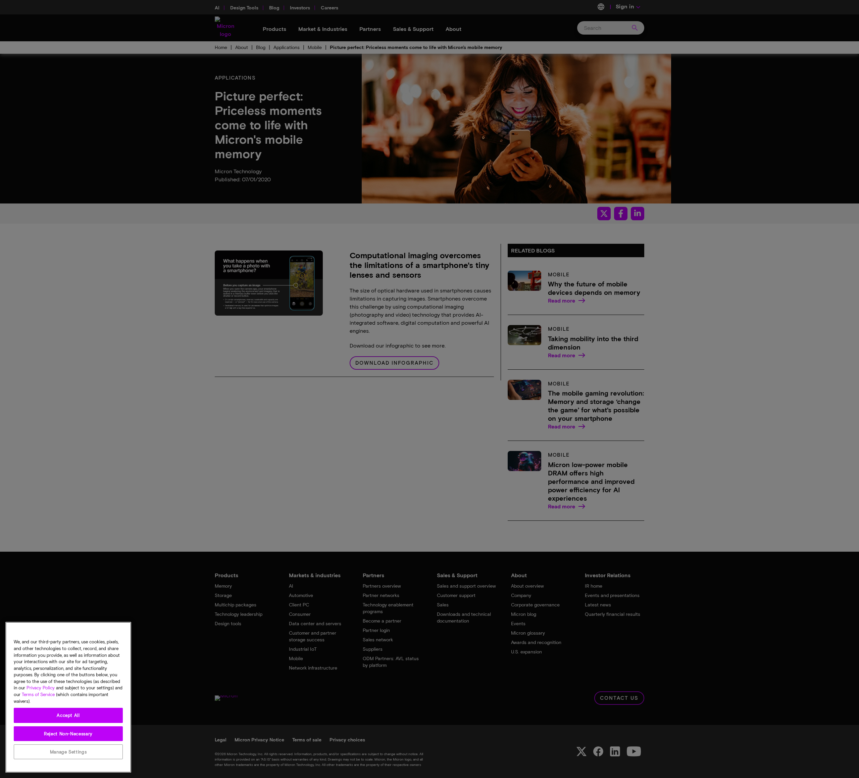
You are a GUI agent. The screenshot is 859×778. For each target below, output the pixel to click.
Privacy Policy (41, 688)
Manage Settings (68, 751)
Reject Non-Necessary (68, 733)
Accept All (68, 715)
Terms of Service (38, 694)
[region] (68, 697)
